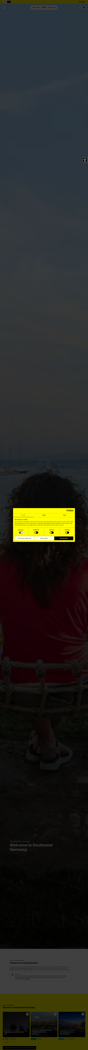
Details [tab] (44, 515)
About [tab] (64, 515)
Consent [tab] (23, 515)
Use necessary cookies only (24, 538)
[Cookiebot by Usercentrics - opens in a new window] (67, 511)
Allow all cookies (64, 538)
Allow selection (44, 538)
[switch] (36, 533)
